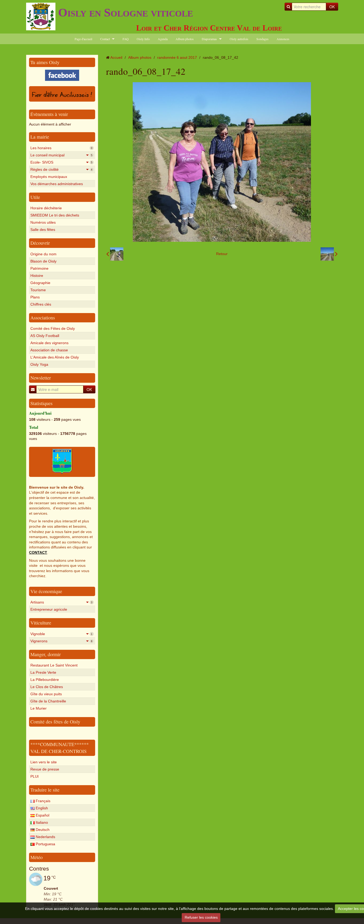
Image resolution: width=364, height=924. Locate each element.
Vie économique (46, 591)
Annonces (283, 39)
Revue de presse (44, 769)
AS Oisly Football (44, 336)
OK (332, 6)
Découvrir (40, 243)
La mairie (39, 137)
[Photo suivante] (329, 254)
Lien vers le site (43, 762)
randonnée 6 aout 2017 (177, 57)
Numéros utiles (43, 222)
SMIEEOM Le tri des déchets (54, 215)
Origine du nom (43, 254)
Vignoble (61, 634)
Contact (105, 39)
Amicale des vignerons (49, 343)
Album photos (185, 39)
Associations (42, 317)
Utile (35, 197)
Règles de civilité (61, 169)
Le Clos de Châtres (46, 687)
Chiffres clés (40, 304)
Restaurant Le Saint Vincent (54, 665)
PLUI (34, 776)
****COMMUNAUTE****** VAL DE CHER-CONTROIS (59, 747)
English (41, 808)
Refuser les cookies (201, 917)
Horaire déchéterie (46, 208)
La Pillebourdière (44, 679)
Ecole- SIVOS (61, 162)
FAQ (126, 39)
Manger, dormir (45, 654)
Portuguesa (45, 844)
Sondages (262, 39)
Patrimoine (39, 268)
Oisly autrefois (239, 39)
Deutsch (42, 829)
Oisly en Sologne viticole (125, 12)
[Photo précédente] (114, 254)
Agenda (163, 39)
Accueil (116, 57)
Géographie (40, 283)
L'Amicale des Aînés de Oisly (54, 357)
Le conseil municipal (61, 155)
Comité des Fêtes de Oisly (52, 328)
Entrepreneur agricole (48, 609)
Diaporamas (209, 39)
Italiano (41, 822)
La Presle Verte (43, 672)
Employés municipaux (48, 176)
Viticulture (40, 622)
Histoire (36, 275)
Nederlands (45, 837)
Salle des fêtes (42, 229)
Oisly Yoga (39, 364)
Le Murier (38, 708)
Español (42, 815)
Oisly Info (143, 39)
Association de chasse (49, 350)
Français (42, 801)
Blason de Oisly (43, 261)
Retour (222, 254)
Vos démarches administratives (56, 184)
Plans (35, 297)
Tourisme (38, 290)
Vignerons (61, 641)
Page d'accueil (83, 39)
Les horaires (61, 148)
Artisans (61, 602)
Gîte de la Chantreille (48, 701)
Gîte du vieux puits (46, 694)
